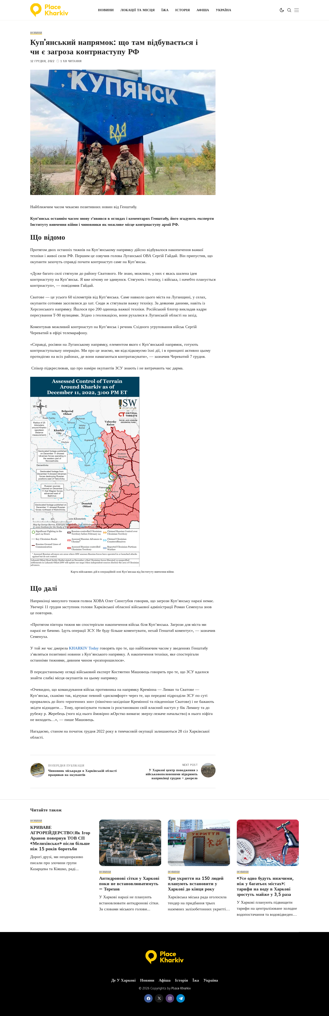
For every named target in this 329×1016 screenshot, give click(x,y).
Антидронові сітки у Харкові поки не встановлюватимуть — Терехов (129, 884)
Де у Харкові (123, 980)
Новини (147, 980)
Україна (210, 980)
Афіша (165, 980)
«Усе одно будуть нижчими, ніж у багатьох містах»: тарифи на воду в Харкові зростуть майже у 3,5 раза (265, 886)
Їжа (195, 980)
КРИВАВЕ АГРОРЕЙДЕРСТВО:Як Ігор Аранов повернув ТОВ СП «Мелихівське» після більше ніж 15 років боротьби (60, 838)
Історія (181, 980)
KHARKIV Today (84, 648)
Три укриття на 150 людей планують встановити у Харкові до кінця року (196, 884)
